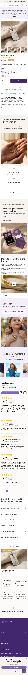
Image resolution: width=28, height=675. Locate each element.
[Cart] (25, 5)
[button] (5, 58)
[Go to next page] (24, 491)
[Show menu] (2, 5)
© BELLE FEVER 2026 (6, 653)
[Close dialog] (26, 659)
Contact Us (4, 643)
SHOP (3, 627)
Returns (3, 656)
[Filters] (21, 392)
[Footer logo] (7, 621)
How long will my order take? (10, 508)
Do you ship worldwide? (8, 531)
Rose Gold (7, 76)
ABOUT (3, 638)
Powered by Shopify (11, 656)
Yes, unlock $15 (14, 667)
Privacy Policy (15, 653)
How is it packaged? (7, 526)
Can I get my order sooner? (9, 537)
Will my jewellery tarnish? (9, 514)
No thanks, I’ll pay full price (14, 671)
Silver (6, 72)
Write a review (10, 392)
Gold (14, 72)
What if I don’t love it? (8, 520)
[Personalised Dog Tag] (14, 559)
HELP (2, 633)
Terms (21, 653)
